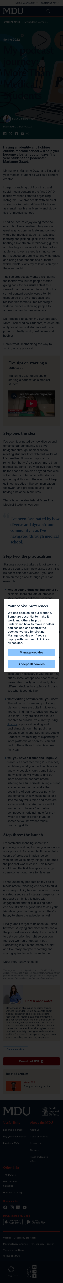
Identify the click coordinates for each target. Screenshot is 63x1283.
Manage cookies (31, 652)
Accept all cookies (31, 664)
